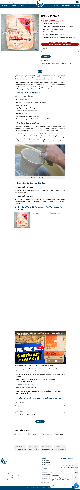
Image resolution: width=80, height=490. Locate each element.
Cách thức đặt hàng (45, 470)
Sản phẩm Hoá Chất (46, 460)
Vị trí (76, 482)
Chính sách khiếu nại (46, 480)
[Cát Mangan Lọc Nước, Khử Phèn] (33, 439)
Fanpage (76, 472)
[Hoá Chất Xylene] (20, 439)
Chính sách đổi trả (45, 478)
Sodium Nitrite (59, 448)
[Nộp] (77, 2)
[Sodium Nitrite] (60, 439)
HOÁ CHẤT (10, 10)
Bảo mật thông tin (45, 482)
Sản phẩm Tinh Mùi (45, 464)
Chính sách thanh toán (46, 472)
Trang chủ (3, 10)
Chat (76, 477)
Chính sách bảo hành (46, 476)
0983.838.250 (9, 475)
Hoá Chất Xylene (20, 448)
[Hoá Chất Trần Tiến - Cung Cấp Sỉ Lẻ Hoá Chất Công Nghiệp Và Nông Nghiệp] (40, 4)
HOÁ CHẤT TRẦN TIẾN (47, 488)
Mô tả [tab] (40, 71)
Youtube (76, 467)
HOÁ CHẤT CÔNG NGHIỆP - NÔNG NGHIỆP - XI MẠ (23, 10)
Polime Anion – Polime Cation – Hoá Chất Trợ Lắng (46, 448)
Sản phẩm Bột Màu (45, 462)
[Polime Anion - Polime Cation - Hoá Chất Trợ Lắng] (46, 439)
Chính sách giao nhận (46, 474)
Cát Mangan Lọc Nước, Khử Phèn (33, 448)
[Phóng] (3, 49)
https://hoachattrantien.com (12, 479)
